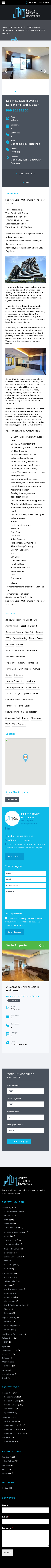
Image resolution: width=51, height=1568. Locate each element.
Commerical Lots (12, 1425)
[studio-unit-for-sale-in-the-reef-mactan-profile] (25, 63)
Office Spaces (10, 1421)
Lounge (17, 693)
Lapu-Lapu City (9, 1317)
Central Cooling (20, 638)
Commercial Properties (14, 1433)
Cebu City (6, 1208)
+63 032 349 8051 (23, 840)
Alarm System (11, 626)
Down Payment (14, 1099)
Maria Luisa (11, 1240)
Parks (20, 706)
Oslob (4, 1378)
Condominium (33, 27)
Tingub (7, 1309)
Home (4, 27)
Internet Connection (14, 681)
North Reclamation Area (15, 1305)
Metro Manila (8, 1362)
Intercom (18, 675)
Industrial (6, 1438)
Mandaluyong (8, 1374)
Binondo (8, 1366)
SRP (6, 1342)
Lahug (7, 1219)
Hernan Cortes (10, 1293)
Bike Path (29, 632)
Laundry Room (33, 687)
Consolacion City (9, 1350)
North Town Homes (13, 1289)
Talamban (8, 1223)
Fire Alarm (32, 650)
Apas (4, 1346)
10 (38, 91)
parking (21, 447)
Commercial (7, 1417)
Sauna (27, 706)
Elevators (9, 644)
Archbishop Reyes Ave (12, 1334)
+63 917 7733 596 (24, 836)
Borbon (7, 1269)
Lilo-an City (7, 1354)
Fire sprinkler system (15, 663)
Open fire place (12, 699)
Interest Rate (13, 1112)
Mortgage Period (15, 1125)
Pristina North (12, 1227)
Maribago (8, 1329)
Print (26, 182)
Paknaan (8, 1313)
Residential (17, 27)
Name (6, 1505)
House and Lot (11, 1405)
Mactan (7, 1321)
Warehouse (9, 1442)
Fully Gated (10, 669)
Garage (36, 669)
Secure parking (12, 712)
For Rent (6, 1465)
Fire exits (9, 656)
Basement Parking (14, 632)
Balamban (8, 1253)
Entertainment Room (15, 650)
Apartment (9, 1413)
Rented (5, 1473)
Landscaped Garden (14, 687)
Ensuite (19, 644)
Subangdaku (9, 1281)
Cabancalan (9, 1297)
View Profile (13, 856)
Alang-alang (9, 1301)
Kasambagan (10, 1265)
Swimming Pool (12, 718)
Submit (7, 1552)
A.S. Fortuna (9, 1277)
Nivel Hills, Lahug (11, 1249)
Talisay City (7, 1338)
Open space (27, 699)
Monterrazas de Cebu (14, 1232)
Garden (8, 675)
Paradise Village (13, 1244)
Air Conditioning (30, 620)
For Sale (5, 1457)
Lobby (8, 693)
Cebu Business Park (13, 1211)
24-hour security (13, 620)
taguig (5, 1370)
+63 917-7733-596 (39, 2)
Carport (39, 632)
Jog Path (30, 681)
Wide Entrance (19, 724)
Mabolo (7, 1261)
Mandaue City (8, 1273)
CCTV (8, 638)
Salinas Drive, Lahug (13, 1257)
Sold (4, 1469)
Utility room (36, 718)
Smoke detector (29, 712)
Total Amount (13, 1085)
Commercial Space (12, 1429)
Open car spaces (30, 693)
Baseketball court (29, 626)
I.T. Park (7, 1215)
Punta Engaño (10, 1325)
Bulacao (5, 1358)
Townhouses (9, 1409)
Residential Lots (11, 1401)
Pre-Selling (9, 1461)
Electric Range (36, 638)
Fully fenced (32, 663)
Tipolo (7, 1285)
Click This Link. (26, 597)
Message (7, 1528)
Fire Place (20, 656)
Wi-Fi (7, 724)
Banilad (7, 1236)
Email (5, 1516)
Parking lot (10, 706)
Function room (24, 669)
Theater (25, 718)
